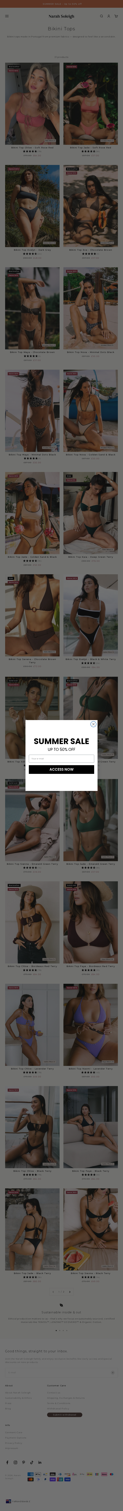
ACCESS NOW (61, 769)
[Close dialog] (93, 724)
